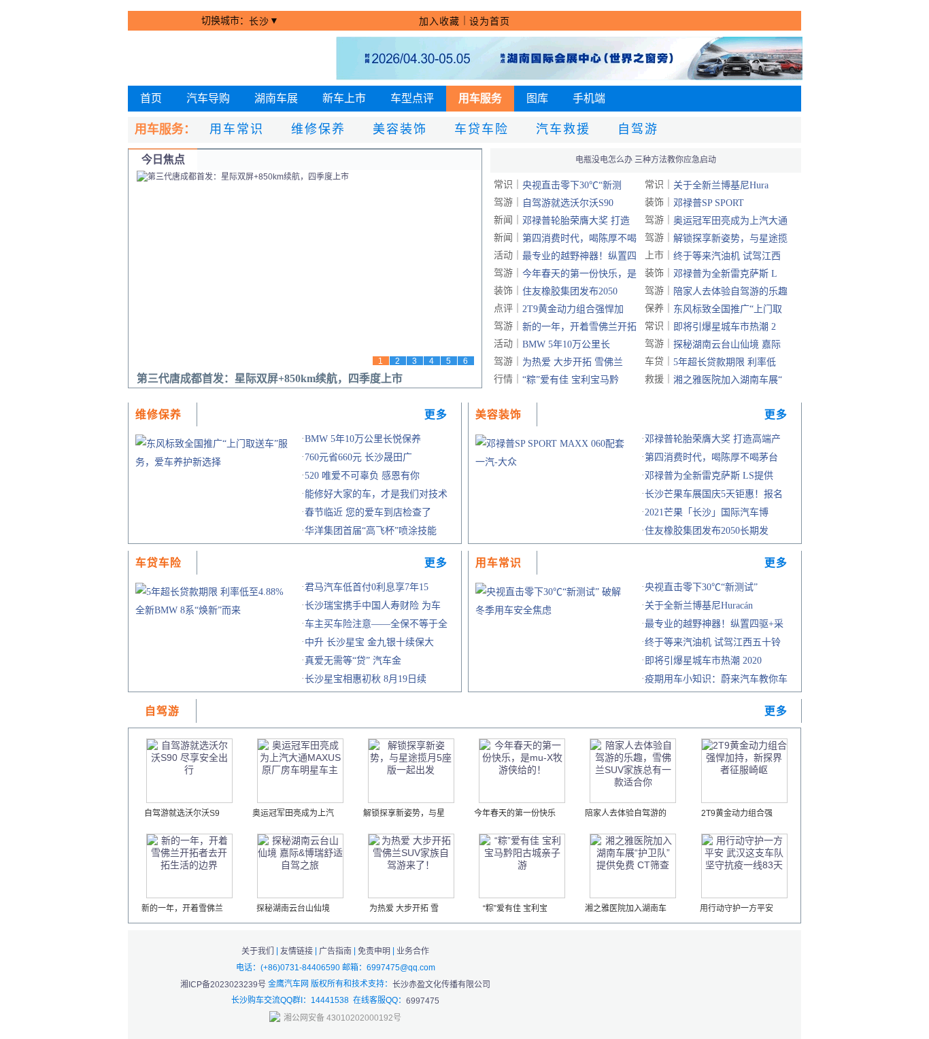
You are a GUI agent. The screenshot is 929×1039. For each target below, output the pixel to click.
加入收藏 (439, 21)
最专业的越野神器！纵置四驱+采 (714, 624)
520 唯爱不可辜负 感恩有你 (362, 476)
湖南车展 (276, 98)
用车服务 (480, 98)
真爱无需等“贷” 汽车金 (353, 660)
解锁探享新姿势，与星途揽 (730, 238)
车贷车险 (481, 129)
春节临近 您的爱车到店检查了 (368, 512)
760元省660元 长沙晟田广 (358, 457)
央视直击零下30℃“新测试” (701, 587)
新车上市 (344, 98)
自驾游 (638, 129)
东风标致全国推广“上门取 (727, 309)
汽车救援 (563, 129)
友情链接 (296, 951)
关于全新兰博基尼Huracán (699, 605)
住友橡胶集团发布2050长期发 (706, 531)
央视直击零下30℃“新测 (572, 185)
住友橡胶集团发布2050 (570, 291)
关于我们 (257, 951)
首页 (151, 98)
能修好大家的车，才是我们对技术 (376, 494)
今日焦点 (163, 159)
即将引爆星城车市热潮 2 (724, 327)
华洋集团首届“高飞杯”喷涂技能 (371, 531)
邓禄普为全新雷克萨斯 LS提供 (709, 476)
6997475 (422, 1001)
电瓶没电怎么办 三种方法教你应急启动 (645, 160)
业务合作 (412, 951)
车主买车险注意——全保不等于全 (376, 624)
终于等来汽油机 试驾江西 (727, 256)
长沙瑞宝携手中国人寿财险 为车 (373, 605)
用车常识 (236, 129)
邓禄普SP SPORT (708, 203)
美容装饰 (400, 129)
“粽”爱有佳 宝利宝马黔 (570, 380)
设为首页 (489, 21)
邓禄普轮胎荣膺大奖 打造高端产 (713, 439)
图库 (537, 98)
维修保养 (318, 129)
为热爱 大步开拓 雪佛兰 (572, 362)
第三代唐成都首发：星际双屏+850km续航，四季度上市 (270, 378)
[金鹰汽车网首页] (215, 58)
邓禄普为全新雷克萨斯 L (725, 274)
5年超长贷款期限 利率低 (724, 362)
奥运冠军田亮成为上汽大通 (730, 221)
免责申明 (374, 951)
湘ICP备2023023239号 (223, 984)
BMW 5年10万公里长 (566, 344)
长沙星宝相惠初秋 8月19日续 (365, 679)
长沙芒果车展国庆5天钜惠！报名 (714, 494)
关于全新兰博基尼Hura (720, 185)
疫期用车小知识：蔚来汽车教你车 (716, 679)
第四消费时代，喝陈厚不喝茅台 (711, 457)
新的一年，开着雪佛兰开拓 (579, 327)
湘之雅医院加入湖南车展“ (727, 380)
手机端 (589, 98)
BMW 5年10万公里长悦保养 (363, 439)
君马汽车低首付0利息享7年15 (366, 587)
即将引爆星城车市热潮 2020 (703, 660)
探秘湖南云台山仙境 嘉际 (727, 344)
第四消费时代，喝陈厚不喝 (579, 238)
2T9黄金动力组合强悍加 (573, 309)
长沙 (259, 21)
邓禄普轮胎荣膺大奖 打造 (576, 221)
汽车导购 (208, 98)
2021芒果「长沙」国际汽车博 (706, 512)
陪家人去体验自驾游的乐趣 (730, 291)
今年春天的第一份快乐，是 (579, 274)
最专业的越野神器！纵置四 (579, 256)
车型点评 (412, 98)
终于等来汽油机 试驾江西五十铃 (713, 642)
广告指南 (335, 951)
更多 (435, 414)
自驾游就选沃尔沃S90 (567, 203)
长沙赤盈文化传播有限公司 (441, 984)
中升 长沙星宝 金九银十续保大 (369, 642)
